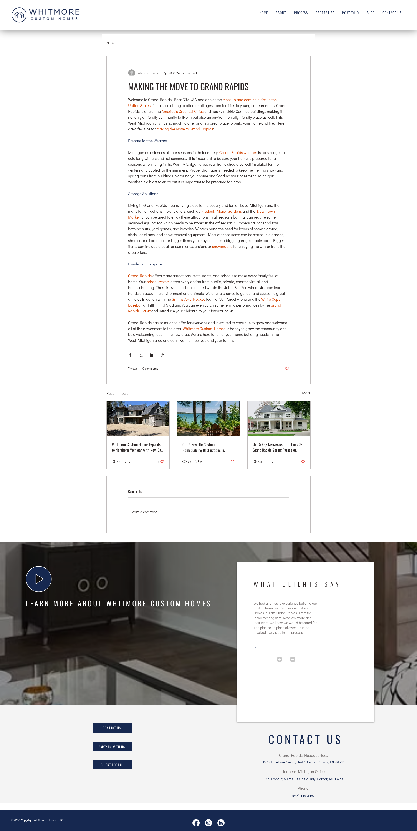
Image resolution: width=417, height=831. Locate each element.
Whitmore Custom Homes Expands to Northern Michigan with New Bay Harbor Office (137, 447)
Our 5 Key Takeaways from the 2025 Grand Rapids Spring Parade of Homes (278, 447)
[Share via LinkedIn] (151, 355)
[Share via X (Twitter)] (141, 355)
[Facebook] (196, 822)
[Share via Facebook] (130, 355)
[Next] (292, 659)
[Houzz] (221, 822)
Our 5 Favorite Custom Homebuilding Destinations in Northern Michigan (203, 447)
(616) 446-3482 (303, 795)
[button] (39, 579)
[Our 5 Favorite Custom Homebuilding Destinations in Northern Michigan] (208, 418)
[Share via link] (162, 355)
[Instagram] (208, 822)
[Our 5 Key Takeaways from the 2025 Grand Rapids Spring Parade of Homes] (279, 418)
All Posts (112, 43)
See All (306, 393)
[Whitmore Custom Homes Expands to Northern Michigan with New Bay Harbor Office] (138, 418)
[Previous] (279, 659)
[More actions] (286, 72)
